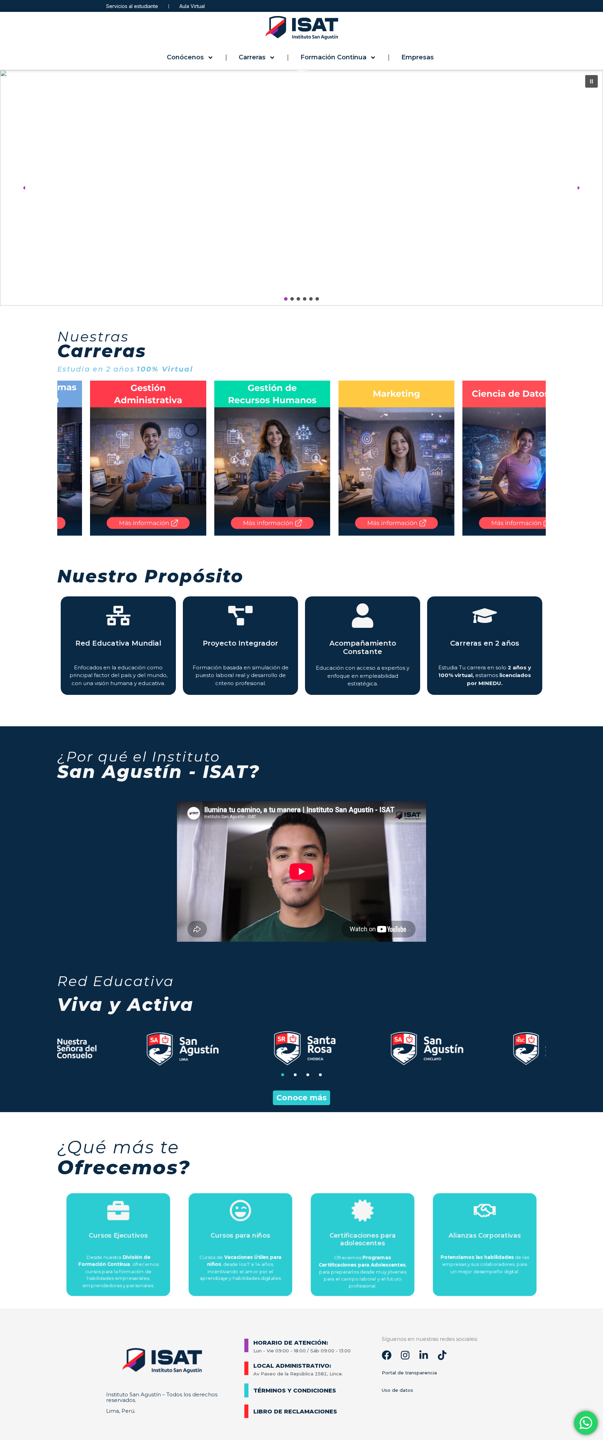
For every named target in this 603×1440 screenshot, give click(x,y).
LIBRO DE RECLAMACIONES (295, 1411)
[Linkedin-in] (424, 1355)
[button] (301, 188)
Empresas (417, 57)
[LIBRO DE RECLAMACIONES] (246, 1411)
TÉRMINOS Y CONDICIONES (294, 1390)
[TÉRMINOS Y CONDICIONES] (246, 1390)
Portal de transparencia (409, 1372)
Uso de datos (397, 1390)
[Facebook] (387, 1355)
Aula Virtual (192, 6)
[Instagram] (405, 1355)
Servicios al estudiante (132, 6)
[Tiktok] (442, 1355)
